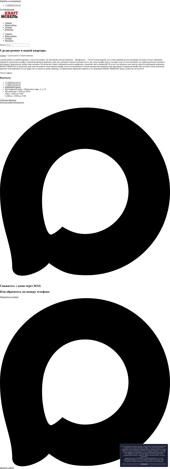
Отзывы (8, 27)
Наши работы (11, 25)
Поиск (2, 45)
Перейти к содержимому (10, 1)
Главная (8, 23)
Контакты (9, 30)
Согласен (144, 464)
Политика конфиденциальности (12, 102)
